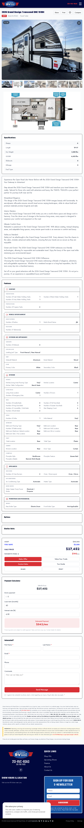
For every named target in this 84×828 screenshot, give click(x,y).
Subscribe (63, 802)
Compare (78, 12)
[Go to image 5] (51, 84)
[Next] (78, 49)
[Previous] (5, 49)
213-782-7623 (72, 4)
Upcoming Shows (50, 759)
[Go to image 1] (7, 84)
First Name (8, 645)
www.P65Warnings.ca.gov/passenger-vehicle (65, 734)
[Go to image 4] (40, 84)
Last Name (47, 645)
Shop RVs (47, 756)
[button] (42, 111)
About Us (47, 766)
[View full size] (79, 23)
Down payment (9, 593)
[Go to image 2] (18, 84)
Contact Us (48, 770)
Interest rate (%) (10, 610)
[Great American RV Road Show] (10, 4)
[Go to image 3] (29, 84)
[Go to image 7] (74, 84)
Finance (47, 763)
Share (57, 12)
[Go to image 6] (63, 84)
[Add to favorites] (70, 12)
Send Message (42, 689)
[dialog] (27, 813)
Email (7, 653)
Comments (8, 671)
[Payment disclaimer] (18, 554)
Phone (6, 662)
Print (63, 12)
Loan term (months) (11, 602)
